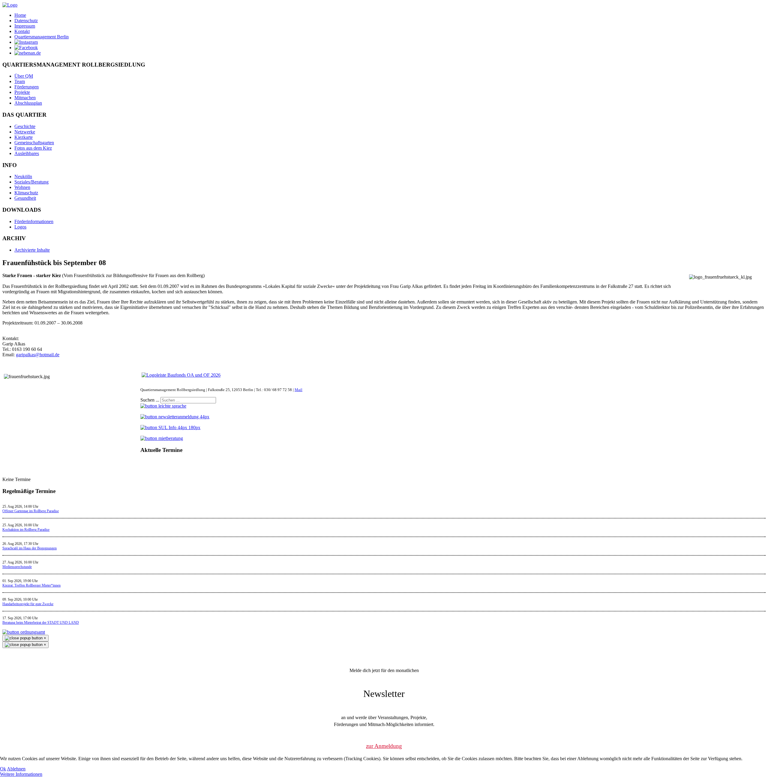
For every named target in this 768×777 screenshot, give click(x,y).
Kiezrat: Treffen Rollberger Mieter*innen (31, 585)
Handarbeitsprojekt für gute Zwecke (27, 604)
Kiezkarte (23, 137)
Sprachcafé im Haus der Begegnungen (29, 548)
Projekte (22, 92)
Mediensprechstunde (17, 567)
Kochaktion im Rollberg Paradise (26, 529)
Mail (298, 389)
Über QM (23, 76)
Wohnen (22, 187)
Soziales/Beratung (31, 181)
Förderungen (26, 86)
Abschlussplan (28, 103)
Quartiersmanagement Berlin (41, 36)
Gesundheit (25, 198)
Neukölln (23, 176)
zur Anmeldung (384, 746)
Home (20, 15)
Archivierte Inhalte (32, 250)
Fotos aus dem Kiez (33, 148)
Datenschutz (26, 20)
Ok (3, 768)
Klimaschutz (26, 192)
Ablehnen (16, 768)
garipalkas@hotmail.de (37, 354)
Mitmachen (25, 97)
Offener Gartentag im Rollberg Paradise (30, 511)
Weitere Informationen (21, 774)
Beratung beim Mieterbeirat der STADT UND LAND (40, 622)
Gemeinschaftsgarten (34, 142)
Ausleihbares (26, 153)
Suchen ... (149, 399)
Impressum (24, 25)
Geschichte (24, 126)
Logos (20, 226)
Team (19, 81)
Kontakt (22, 31)
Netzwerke (24, 131)
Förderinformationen (33, 221)
